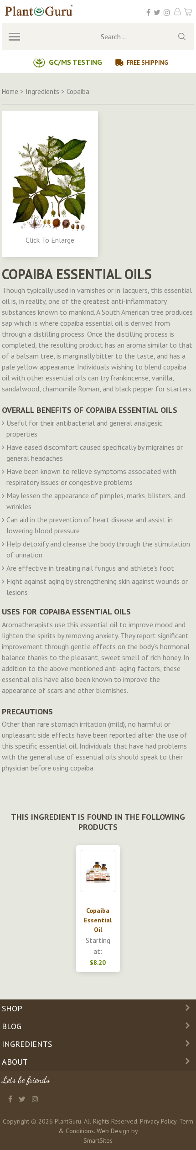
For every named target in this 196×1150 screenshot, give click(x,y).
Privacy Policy (158, 1121)
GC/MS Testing (75, 62)
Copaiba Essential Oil (98, 920)
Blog (11, 1026)
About (15, 1061)
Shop (12, 1008)
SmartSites (98, 1140)
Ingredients (27, 1044)
